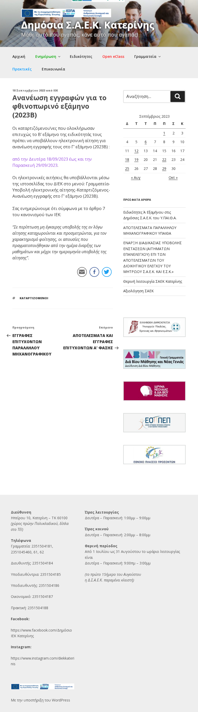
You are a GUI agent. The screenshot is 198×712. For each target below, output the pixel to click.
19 (136, 159)
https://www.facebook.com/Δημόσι (40, 630)
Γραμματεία (145, 56)
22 (164, 159)
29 (164, 168)
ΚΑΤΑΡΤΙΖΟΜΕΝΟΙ (34, 298)
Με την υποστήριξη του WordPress (40, 700)
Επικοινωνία (53, 69)
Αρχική (18, 56)
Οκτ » (173, 177)
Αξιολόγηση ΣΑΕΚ (138, 290)
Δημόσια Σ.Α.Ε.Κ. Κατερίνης (87, 24)
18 (127, 159)
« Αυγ (136, 177)
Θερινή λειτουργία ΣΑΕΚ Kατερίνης (152, 281)
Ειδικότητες (81, 56)
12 (136, 150)
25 (127, 168)
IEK (55, 90)
